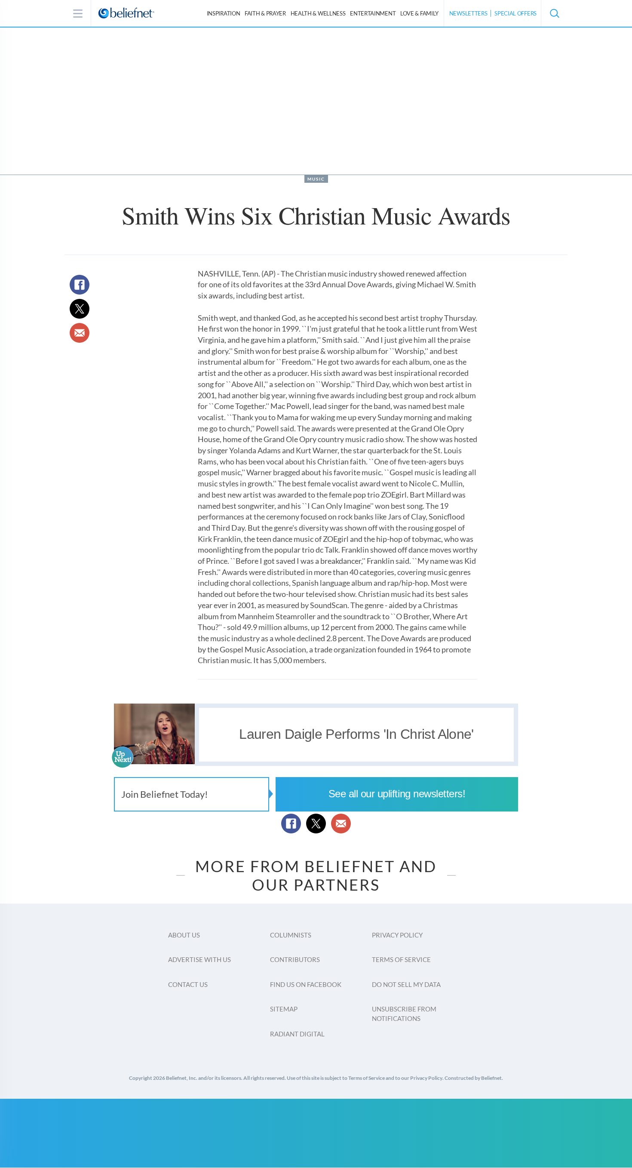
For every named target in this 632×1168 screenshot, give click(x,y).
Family (419, 13)
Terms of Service (401, 959)
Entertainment (373, 13)
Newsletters (468, 13)
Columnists (290, 935)
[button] (554, 13)
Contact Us (188, 984)
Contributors (295, 959)
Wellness (318, 13)
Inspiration (223, 13)
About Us (184, 935)
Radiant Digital (297, 1034)
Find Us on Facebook (305, 984)
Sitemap (284, 1009)
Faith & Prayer (265, 13)
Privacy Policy (397, 935)
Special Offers (515, 13)
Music (316, 178)
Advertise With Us (199, 959)
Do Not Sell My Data (406, 984)
